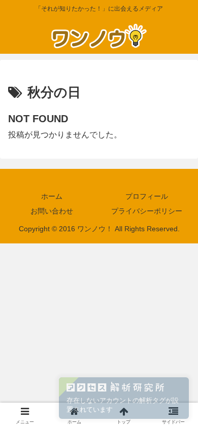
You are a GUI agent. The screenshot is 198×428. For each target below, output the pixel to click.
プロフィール (146, 196)
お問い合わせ (51, 211)
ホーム (51, 196)
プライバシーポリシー (146, 211)
